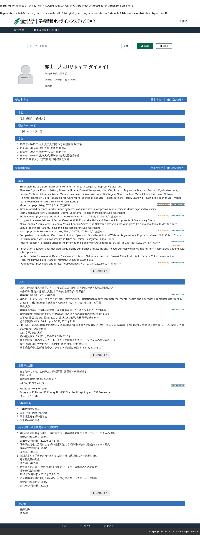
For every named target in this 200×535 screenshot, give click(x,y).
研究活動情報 (174, 99)
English (183, 21)
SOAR (64, 526)
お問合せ (109, 526)
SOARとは (86, 526)
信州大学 (19, 30)
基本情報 (156, 99)
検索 (146, 46)
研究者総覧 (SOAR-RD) (47, 30)
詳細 (165, 46)
